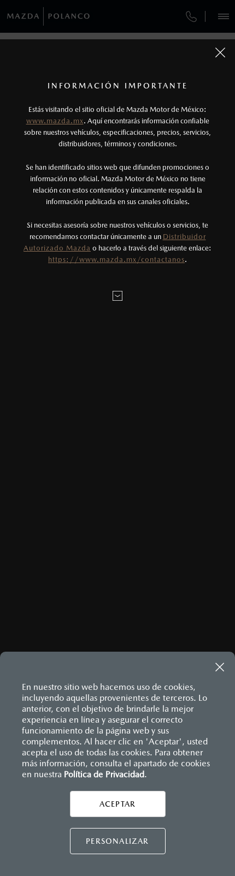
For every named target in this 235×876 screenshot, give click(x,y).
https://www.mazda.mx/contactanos (116, 259)
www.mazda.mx (55, 121)
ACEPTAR (117, 804)
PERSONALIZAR (117, 841)
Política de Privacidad (104, 774)
